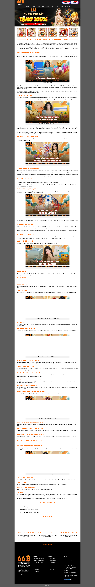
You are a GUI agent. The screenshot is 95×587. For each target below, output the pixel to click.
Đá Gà (52, 6)
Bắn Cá (47, 6)
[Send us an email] (71, 579)
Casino (38, 6)
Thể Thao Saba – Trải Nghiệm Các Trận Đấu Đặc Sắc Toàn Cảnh (47, 533)
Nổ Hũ (43, 6)
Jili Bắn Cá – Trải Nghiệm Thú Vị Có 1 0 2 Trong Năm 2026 (68, 533)
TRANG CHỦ (26, 6)
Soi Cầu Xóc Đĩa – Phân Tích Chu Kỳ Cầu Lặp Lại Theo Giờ (26, 533)
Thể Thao (33, 6)
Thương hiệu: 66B (68, 558)
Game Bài (61, 6)
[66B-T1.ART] (22, 2)
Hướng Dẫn (67, 6)
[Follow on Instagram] (67, 579)
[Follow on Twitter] (69, 579)
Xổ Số (56, 6)
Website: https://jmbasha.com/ (71, 560)
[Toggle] (18, 507)
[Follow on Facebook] (65, 579)
